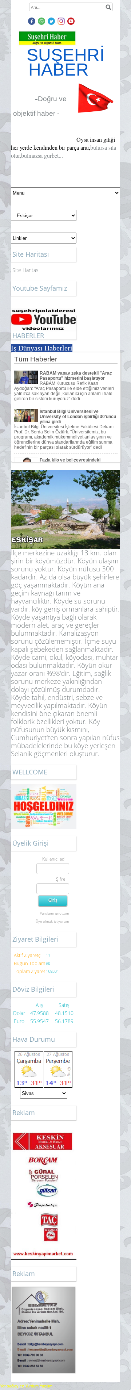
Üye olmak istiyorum (52, 921)
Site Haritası (26, 270)
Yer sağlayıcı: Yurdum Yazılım (26, 1386)
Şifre (61, 879)
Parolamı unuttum (54, 913)
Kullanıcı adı (54, 859)
